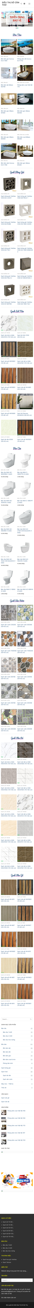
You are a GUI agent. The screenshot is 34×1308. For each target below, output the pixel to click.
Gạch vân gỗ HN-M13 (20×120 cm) (24, 952)
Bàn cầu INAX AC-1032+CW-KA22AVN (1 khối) (8, 561)
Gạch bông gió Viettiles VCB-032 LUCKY (8, 197)
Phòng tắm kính (8, 1063)
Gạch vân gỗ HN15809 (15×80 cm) (8, 414)
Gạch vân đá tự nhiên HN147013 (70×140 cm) (8, 336)
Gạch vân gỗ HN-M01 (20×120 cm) (7, 978)
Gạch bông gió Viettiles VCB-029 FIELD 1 (24, 197)
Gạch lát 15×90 (7, 1225)
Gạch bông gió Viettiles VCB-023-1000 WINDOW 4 (25, 250)
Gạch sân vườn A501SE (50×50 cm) (8, 703)
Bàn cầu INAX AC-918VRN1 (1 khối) (6, 530)
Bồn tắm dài (4, 82)
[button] (17, 19)
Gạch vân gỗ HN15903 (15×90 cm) (8, 362)
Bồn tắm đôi (20, 56)
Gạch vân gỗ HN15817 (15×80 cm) (24, 926)
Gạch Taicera (7, 1262)
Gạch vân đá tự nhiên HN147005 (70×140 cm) (24, 789)
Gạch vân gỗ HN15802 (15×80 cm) (24, 978)
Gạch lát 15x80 (5, 385)
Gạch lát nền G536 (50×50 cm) (7, 440)
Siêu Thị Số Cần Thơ (10, 3)
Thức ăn (3, 1087)
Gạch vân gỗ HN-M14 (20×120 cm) (7, 1004)
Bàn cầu (17, 448)
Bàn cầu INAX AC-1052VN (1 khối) (23, 560)
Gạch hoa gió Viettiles (10, 1259)
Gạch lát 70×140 (8, 1236)
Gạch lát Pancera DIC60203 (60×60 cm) (24, 414)
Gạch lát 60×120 (8, 1233)
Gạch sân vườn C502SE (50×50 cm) (8, 625)
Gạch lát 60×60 (8, 1231)
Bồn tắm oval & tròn (23, 82)
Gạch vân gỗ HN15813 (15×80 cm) (24, 440)
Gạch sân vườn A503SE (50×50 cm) (24, 703)
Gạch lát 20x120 (21, 385)
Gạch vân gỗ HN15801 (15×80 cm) (24, 1004)
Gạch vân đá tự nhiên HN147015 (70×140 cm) (8, 763)
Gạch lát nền (17, 311)
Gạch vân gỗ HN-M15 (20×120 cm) (7, 900)
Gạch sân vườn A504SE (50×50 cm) (24, 730)
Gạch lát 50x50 (21, 332)
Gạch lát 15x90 (5, 358)
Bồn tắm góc (4, 56)
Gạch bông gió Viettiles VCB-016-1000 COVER (24, 223)
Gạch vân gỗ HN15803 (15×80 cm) (8, 388)
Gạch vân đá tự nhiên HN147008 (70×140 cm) (24, 763)
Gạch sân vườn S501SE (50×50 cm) (8, 677)
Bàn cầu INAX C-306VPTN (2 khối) (23, 473)
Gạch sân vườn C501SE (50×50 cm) (24, 677)
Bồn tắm (17, 35)
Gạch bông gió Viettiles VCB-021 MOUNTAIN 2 (24, 277)
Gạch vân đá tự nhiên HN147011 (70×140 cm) (24, 841)
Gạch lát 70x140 (5, 332)
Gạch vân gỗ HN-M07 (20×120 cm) (8, 926)
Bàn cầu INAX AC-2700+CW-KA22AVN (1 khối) (24, 530)
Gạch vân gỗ (17, 875)
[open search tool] (21, 3)
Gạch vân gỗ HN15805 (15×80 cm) (8, 952)
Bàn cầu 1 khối (5, 470)
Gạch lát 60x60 (21, 411)
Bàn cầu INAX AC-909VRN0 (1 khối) (6, 473)
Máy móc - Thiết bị (7, 1084)
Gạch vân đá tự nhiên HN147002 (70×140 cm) (8, 789)
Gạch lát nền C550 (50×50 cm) (23, 336)
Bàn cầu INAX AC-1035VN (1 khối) (6, 501)
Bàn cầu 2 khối (21, 470)
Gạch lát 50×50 (8, 1228)
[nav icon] (29, 3)
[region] (17, 20)
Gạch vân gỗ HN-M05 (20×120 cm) (24, 388)
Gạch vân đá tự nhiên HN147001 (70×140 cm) (24, 362)
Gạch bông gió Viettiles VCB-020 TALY (8, 249)
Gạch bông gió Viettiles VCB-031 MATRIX (8, 303)
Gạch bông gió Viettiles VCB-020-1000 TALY (24, 303)
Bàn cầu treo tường (9, 1040)
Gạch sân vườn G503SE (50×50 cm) (8, 730)
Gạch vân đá (17, 738)
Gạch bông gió (17, 172)
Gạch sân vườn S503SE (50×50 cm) (24, 625)
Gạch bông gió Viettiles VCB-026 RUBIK (8, 223)
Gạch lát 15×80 (7, 1222)
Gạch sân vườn (17, 601)
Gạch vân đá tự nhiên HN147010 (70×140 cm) (8, 815)
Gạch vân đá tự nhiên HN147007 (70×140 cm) (8, 841)
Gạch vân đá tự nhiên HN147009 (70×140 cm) (8, 867)
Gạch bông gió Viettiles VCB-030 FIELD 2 (8, 277)
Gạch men (4, 1071)
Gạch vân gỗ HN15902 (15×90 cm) (24, 900)
